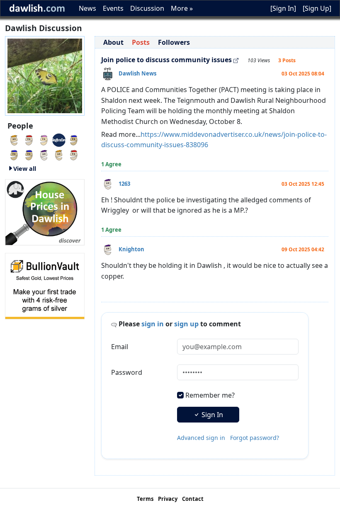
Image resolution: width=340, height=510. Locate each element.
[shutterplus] (14, 139)
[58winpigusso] (44, 154)
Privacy (167, 499)
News (87, 8)
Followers (174, 42)
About (113, 42)
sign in (152, 323)
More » (182, 8)
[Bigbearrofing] (29, 139)
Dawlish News (137, 73)
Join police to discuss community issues (166, 59)
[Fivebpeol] (73, 154)
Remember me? (210, 395)
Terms (145, 499)
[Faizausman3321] (14, 154)
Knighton (131, 249)
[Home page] (44, 75)
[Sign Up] (317, 8)
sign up (186, 323)
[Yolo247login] (73, 139)
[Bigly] (45, 211)
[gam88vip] (44, 139)
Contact (193, 499)
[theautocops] (59, 139)
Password (126, 372)
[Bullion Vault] (45, 285)
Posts (141, 42)
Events (113, 8)
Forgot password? (254, 438)
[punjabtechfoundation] (59, 154)
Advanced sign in (201, 438)
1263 (124, 183)
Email (119, 346)
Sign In (211, 414)
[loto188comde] (29, 154)
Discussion (147, 8)
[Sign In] (283, 8)
